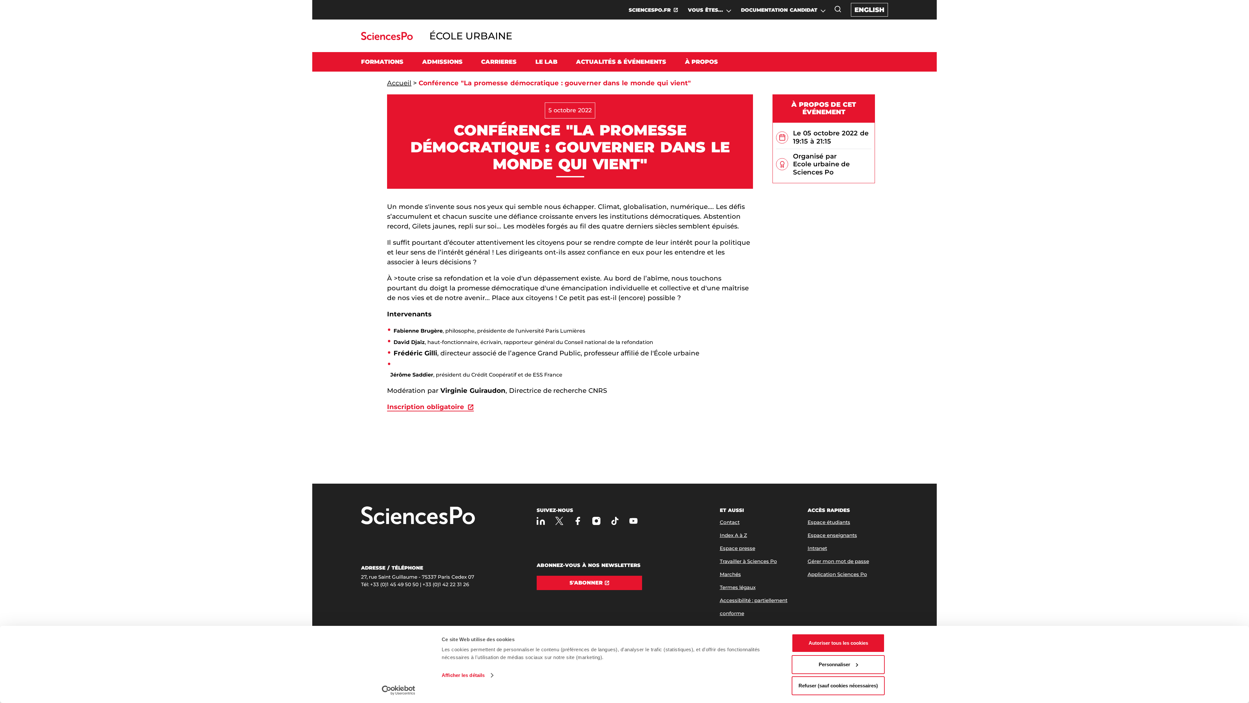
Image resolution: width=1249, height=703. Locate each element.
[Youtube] (633, 521)
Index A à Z (733, 535)
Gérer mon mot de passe (838, 561)
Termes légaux (738, 587)
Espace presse (737, 548)
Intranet (817, 548)
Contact (730, 522)
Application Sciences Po (837, 574)
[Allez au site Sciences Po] (387, 38)
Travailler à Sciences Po (748, 561)
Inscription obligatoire (425, 407)
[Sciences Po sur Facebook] (578, 521)
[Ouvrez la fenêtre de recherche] (838, 9)
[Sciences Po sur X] (559, 521)
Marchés (730, 574)
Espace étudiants (829, 522)
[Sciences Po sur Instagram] (596, 521)
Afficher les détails (463, 675)
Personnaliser (834, 664)
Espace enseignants (832, 535)
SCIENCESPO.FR (650, 10)
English (869, 10)
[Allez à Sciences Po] (418, 516)
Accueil (399, 83)
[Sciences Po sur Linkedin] (541, 521)
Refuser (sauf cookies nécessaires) (838, 685)
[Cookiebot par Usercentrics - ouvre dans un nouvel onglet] (398, 690)
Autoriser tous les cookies (838, 643)
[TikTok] (615, 521)
